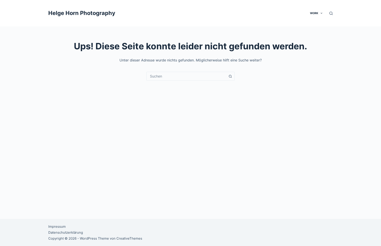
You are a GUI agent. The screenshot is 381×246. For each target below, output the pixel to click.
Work (314, 13)
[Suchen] (331, 13)
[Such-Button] (230, 76)
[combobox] (186, 76)
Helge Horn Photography (81, 13)
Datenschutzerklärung (65, 232)
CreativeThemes (129, 238)
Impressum (57, 226)
